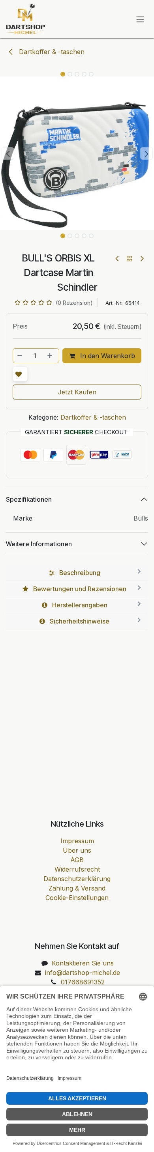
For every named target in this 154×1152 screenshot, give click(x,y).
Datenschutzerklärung (77, 879)
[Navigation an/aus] (140, 19)
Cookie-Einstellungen (77, 898)
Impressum (77, 841)
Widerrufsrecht (77, 869)
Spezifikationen (29, 499)
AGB (77, 860)
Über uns (77, 850)
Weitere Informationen (39, 544)
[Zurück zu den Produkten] (129, 258)
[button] (7, 153)
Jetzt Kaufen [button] (77, 392)
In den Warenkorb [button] (106, 356)
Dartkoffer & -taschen (51, 52)
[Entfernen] (20, 356)
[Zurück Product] (117, 258)
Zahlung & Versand (77, 888)
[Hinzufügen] (50, 356)
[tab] (77, 573)
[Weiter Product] (141, 258)
